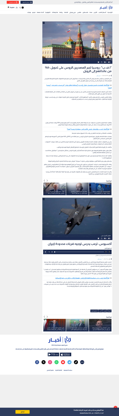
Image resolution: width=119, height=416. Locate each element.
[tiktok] (76, 362)
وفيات (29, 12)
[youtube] (63, 362)
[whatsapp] (56, 362)
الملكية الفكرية (58, 370)
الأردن (95, 12)
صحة (91, 12)
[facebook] (37, 362)
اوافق (22, 412)
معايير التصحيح (50, 370)
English (12, 7)
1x (49, 251)
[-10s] (106, 251)
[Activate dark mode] (21, 7)
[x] (44, 362)
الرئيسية (110, 12)
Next (44, 181)
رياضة (61, 12)
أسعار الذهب (102, 12)
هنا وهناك (55, 12)
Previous (47, 181)
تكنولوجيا (47, 12)
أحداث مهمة (40, 12)
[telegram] (69, 362)
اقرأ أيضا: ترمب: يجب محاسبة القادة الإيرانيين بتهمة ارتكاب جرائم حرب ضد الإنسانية (82, 278)
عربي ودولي (72, 12)
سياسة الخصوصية (84, 413)
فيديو (33, 12)
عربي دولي (98, 75)
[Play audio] (45, 251)
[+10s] (109, 251)
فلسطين (85, 12)
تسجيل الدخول (26, 2)
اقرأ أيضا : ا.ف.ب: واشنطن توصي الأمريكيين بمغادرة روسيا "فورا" (88, 129)
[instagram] (50, 362)
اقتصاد (66, 12)
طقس (79, 12)
